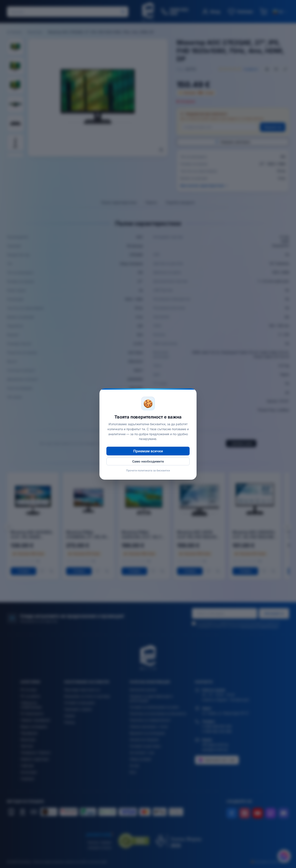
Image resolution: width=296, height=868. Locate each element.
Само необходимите (148, 461)
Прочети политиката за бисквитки (148, 470)
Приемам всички (148, 451)
